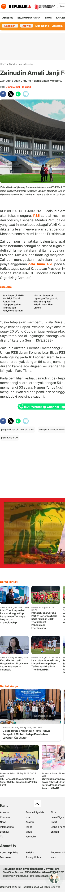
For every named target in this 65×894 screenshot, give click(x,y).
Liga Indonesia (25, 64)
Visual (28, 831)
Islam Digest (57, 817)
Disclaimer (5, 857)
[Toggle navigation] (3, 6)
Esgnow (4, 831)
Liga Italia (57, 25)
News (3, 821)
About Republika (9, 852)
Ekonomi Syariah (29, 17)
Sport (12, 64)
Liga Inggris (42, 25)
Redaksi (29, 852)
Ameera (4, 812)
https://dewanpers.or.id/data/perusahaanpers (28, 875)
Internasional (7, 826)
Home (3, 64)
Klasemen (9, 25)
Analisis (29, 821)
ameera (7, 17)
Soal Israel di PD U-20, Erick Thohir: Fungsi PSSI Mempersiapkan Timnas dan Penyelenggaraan (13, 303)
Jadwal (26, 25)
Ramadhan (31, 836)
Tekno (28, 826)
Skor (53, 812)
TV (1, 836)
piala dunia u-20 (9, 437)
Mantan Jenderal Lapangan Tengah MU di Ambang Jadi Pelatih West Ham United (45, 301)
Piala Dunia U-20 (40, 264)
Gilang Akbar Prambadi (18, 86)
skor (48, 17)
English (55, 831)
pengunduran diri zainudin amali (17, 429)
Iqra (27, 817)
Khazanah (5, 817)
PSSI (37, 216)
